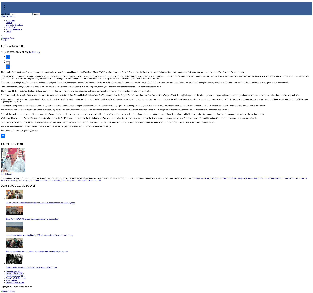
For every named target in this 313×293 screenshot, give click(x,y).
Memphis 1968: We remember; (288, 178)
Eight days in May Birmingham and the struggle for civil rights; (220, 178)
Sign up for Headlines (14, 25)
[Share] (159, 57)
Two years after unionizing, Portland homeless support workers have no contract (37, 251)
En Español (10, 20)
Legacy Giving (11, 27)
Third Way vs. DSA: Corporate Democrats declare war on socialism (32, 219)
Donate (8, 31)
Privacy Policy (11, 280)
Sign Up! (4, 40)
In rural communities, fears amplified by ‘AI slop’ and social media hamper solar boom (39, 235)
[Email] (159, 63)
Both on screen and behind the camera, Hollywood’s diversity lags (31, 267)
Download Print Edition (15, 283)
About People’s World (14, 271)
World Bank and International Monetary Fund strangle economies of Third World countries (65, 180)
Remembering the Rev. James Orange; (261, 178)
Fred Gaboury (34, 52)
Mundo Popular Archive (15, 276)
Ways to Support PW (14, 29)
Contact (9, 23)
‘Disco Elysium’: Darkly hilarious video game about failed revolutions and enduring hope (40, 203)
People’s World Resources (16, 278)
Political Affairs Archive (15, 274)
